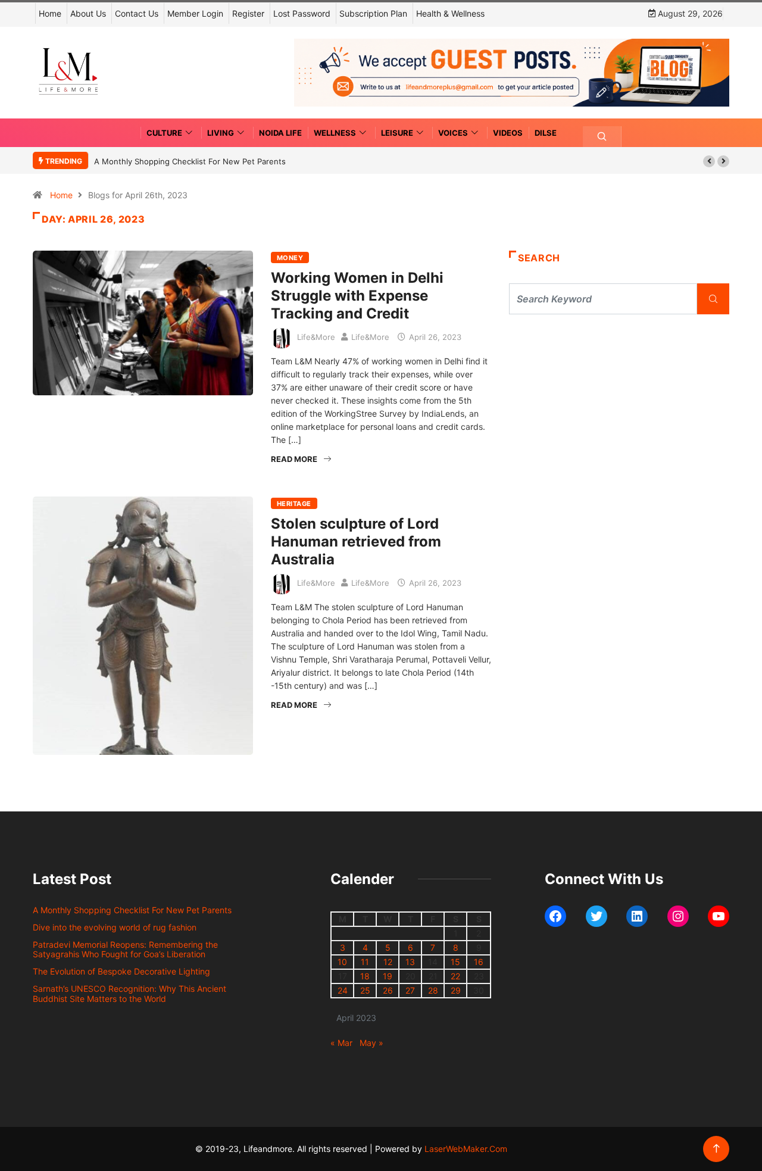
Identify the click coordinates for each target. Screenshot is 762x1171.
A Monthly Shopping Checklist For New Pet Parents (190, 161)
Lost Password (301, 13)
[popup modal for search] (602, 136)
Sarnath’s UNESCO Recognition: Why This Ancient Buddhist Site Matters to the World (129, 993)
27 (410, 990)
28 (433, 990)
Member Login (195, 13)
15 (455, 962)
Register (248, 13)
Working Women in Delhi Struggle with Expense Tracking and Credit (357, 295)
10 (342, 962)
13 (410, 962)
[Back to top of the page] (716, 1148)
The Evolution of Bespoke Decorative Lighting (121, 971)
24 (343, 990)
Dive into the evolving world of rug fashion (117, 927)
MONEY (290, 258)
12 (387, 962)
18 (365, 976)
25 (365, 990)
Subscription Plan (373, 13)
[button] (709, 161)
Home (50, 13)
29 (456, 990)
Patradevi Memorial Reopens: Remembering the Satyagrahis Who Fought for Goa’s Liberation (125, 949)
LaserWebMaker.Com (465, 1149)
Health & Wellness (450, 13)
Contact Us (136, 13)
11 (365, 962)
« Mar (341, 1043)
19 (387, 976)
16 (478, 962)
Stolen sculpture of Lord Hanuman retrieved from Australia (356, 541)
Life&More (316, 337)
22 (455, 976)
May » (371, 1043)
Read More (294, 459)
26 (388, 990)
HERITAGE (294, 503)
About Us (88, 13)
